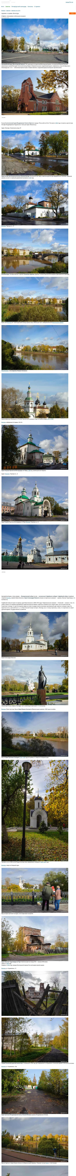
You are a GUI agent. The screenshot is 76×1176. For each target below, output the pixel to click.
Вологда (3, 226)
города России (69, 2)
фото (47, 1163)
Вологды (8, 598)
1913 (57, 123)
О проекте (37, 6)
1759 (52, 419)
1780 (29, 470)
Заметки (7, 6)
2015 (8, 965)
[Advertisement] (12, 582)
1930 (7, 963)
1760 (30, 177)
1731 (21, 757)
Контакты (30, 6)
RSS (72, 13)
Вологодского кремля (57, 322)
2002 (45, 862)
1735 (24, 757)
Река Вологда (4, 370)
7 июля (41, 862)
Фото (2, 6)
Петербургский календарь (18, 6)
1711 (48, 419)
